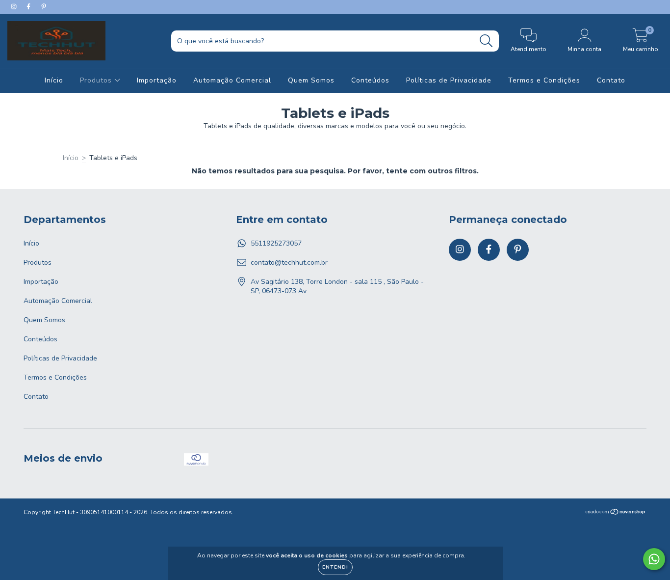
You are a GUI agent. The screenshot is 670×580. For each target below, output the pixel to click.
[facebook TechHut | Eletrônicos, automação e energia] (29, 6)
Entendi (335, 567)
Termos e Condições (544, 80)
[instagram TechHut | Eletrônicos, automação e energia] (14, 6)
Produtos (97, 80)
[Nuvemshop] (615, 513)
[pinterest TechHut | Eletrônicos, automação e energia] (43, 6)
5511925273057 (276, 243)
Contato (611, 80)
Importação (157, 80)
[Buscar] (486, 41)
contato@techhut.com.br (289, 262)
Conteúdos (370, 80)
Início (54, 80)
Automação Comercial (232, 80)
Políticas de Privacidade (448, 80)
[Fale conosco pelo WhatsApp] (654, 559)
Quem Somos (311, 80)
